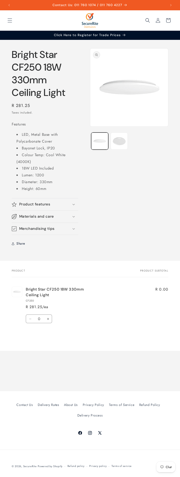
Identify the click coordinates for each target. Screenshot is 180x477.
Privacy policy (98, 466)
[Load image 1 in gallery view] (99, 141)
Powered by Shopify (50, 466)
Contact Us (24, 404)
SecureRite (30, 466)
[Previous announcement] (9, 5)
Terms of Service (122, 404)
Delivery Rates (48, 404)
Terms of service (122, 466)
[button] (10, 20)
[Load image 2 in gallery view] (119, 141)
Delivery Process (90, 415)
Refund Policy (149, 404)
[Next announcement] (171, 5)
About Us (71, 404)
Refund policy (76, 466)
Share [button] (20, 243)
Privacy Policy (93, 404)
